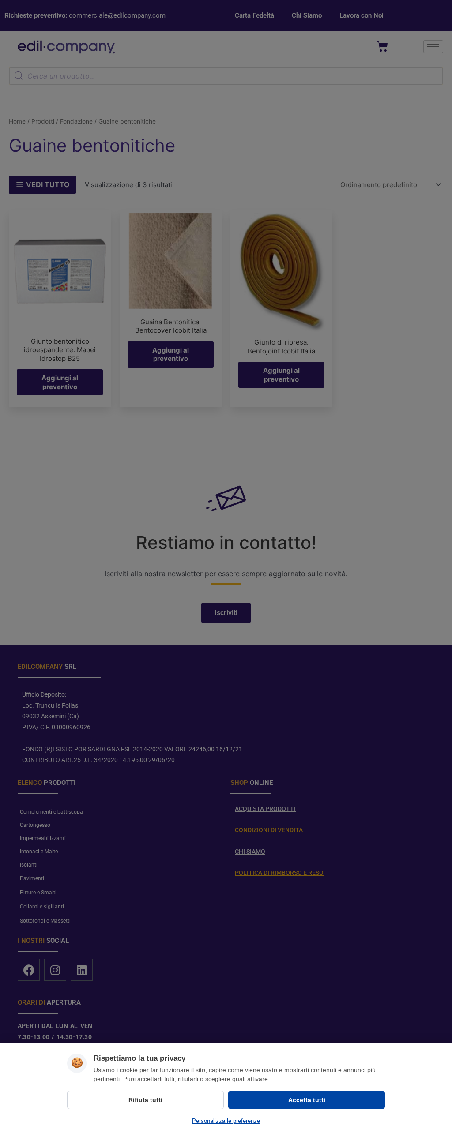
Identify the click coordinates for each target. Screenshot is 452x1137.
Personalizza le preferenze (226, 1121)
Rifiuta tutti (145, 1099)
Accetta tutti (306, 1099)
